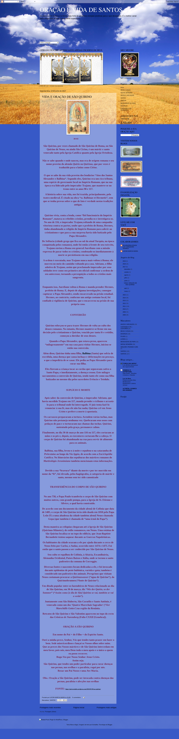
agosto (126, 275)
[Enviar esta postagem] (83, 697)
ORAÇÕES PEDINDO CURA (129, 347)
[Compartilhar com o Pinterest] (66, 700)
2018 (124, 264)
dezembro (127, 269)
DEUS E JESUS (126, 90)
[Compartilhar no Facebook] (64, 700)
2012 (124, 303)
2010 (124, 309)
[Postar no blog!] (60, 700)
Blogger (110, 724)
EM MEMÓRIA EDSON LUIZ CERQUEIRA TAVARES (130, 247)
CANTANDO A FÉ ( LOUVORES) (126, 109)
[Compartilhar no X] (62, 700)
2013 (124, 300)
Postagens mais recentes (50, 708)
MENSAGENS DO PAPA (128, 103)
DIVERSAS (124, 106)
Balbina (86, 353)
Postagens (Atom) (50, 711)
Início (122, 87)
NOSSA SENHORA (126, 93)
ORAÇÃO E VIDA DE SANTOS (81, 9)
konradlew (95, 724)
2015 (124, 295)
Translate (54, 44)
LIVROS (123, 339)
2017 (124, 267)
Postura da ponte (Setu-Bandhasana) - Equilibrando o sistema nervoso (129, 382)
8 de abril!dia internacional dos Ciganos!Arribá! (130, 366)
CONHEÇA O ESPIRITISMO (127, 371)
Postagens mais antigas (106, 708)
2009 (124, 312)
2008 (124, 315)
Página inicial (78, 708)
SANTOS (52, 700)
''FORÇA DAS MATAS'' (130, 363)
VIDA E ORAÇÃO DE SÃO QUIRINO (67, 96)
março (126, 291)
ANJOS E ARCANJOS (127, 95)
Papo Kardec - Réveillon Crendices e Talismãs (130, 374)
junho (126, 280)
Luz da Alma (127, 378)
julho (126, 278)
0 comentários (76, 697)
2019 (124, 261)
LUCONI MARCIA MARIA (130, 251)
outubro (126, 272)
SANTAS (123, 98)
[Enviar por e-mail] (58, 700)
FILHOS (123, 336)
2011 (124, 306)
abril (125, 288)
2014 (124, 298)
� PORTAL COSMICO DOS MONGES (130, 389)
